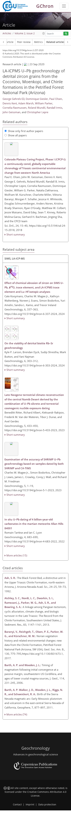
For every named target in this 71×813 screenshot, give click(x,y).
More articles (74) (16, 714)
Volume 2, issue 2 (25, 33)
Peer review (24, 42)
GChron (44, 6)
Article (9, 42)
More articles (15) (16, 555)
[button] (43, 33)
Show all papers (17, 135)
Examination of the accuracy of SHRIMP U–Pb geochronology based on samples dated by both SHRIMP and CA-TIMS (34, 464)
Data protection (47, 804)
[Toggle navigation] (63, 6)
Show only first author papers (25, 131)
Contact (17, 804)
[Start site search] (65, 34)
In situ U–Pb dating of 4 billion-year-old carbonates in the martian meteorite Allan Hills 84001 (33, 524)
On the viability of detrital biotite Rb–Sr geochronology (28, 345)
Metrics (38, 42)
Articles (7, 33)
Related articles (55, 42)
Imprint (30, 804)
